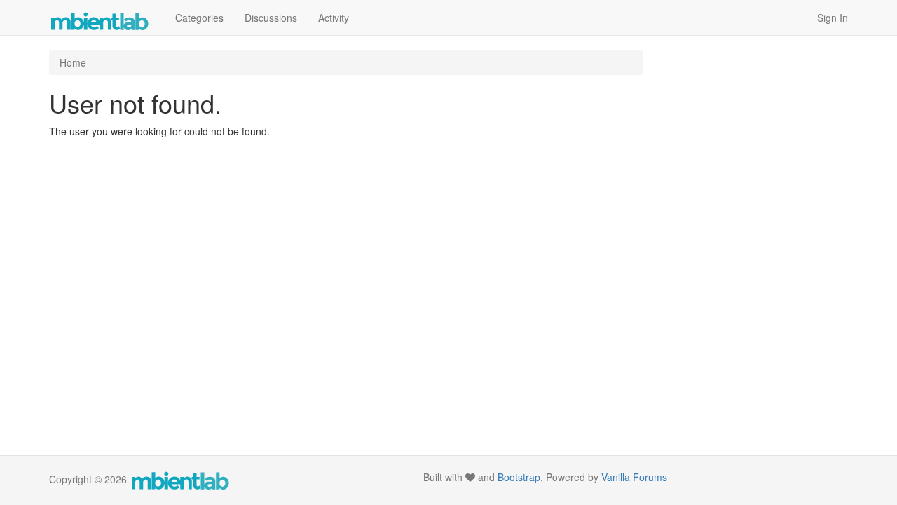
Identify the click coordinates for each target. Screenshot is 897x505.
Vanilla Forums (634, 477)
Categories (199, 18)
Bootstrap (519, 477)
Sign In (832, 18)
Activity (333, 18)
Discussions (271, 18)
